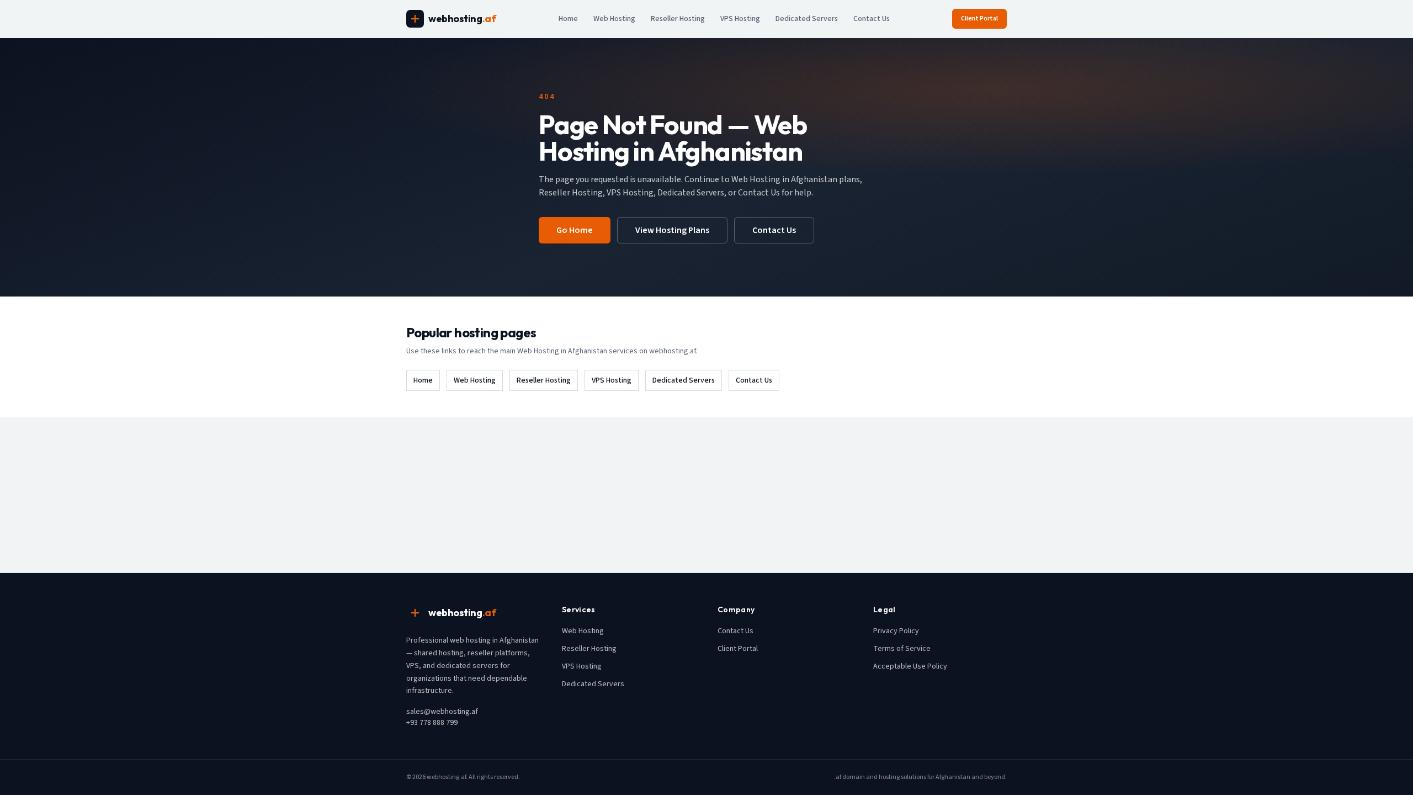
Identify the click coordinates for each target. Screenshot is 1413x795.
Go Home (574, 230)
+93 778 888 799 (432, 722)
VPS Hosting (740, 18)
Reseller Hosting (678, 18)
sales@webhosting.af (442, 711)
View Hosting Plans (672, 230)
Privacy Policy (896, 631)
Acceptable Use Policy (910, 666)
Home (568, 18)
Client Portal (979, 18)
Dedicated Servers (806, 18)
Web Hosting (614, 18)
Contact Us (871, 18)
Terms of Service (902, 648)
